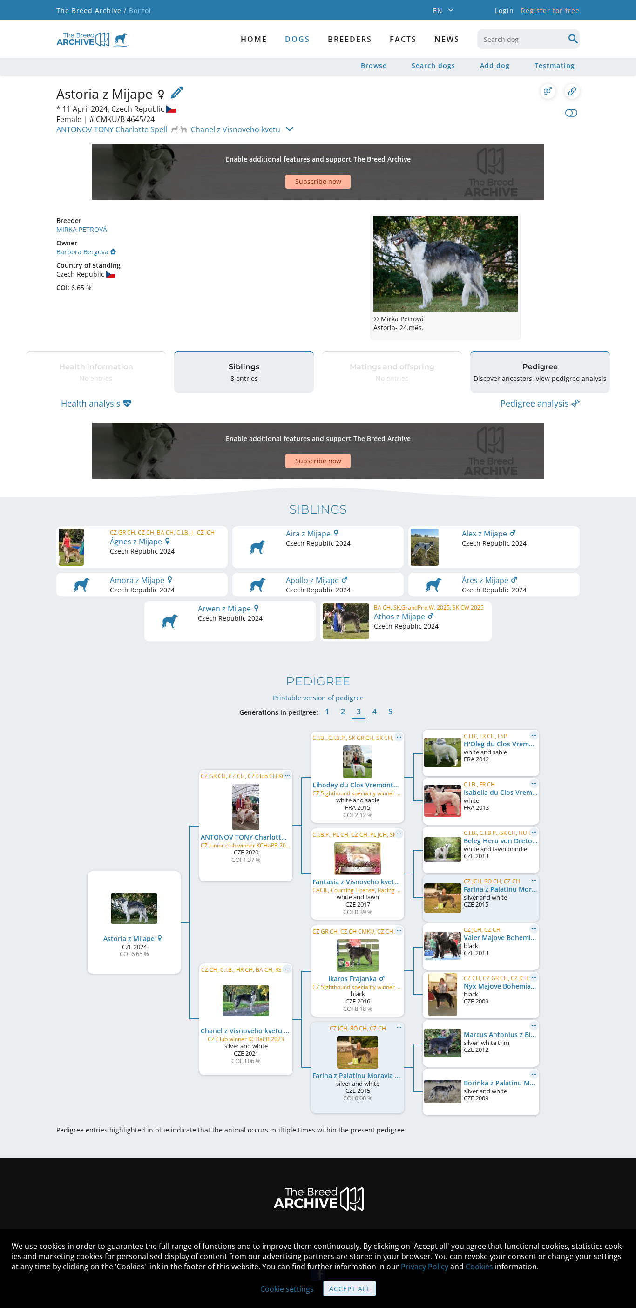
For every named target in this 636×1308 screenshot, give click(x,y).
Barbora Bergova (82, 251)
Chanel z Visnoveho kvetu (235, 129)
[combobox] (528, 39)
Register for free (550, 10)
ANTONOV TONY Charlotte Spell (111, 129)
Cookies (479, 1266)
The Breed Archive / (91, 10)
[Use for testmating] (548, 91)
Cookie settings (287, 1289)
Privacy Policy (424, 1266)
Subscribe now (318, 181)
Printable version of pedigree (318, 697)
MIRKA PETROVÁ (81, 229)
